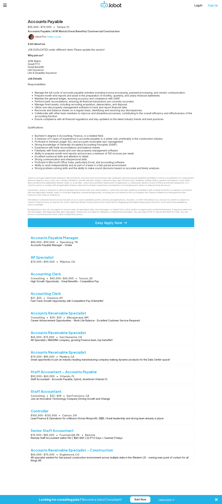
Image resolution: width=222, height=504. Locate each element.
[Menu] (5, 5)
